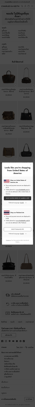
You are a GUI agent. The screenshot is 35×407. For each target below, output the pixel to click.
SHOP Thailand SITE (17, 229)
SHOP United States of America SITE (17, 198)
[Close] (30, 164)
